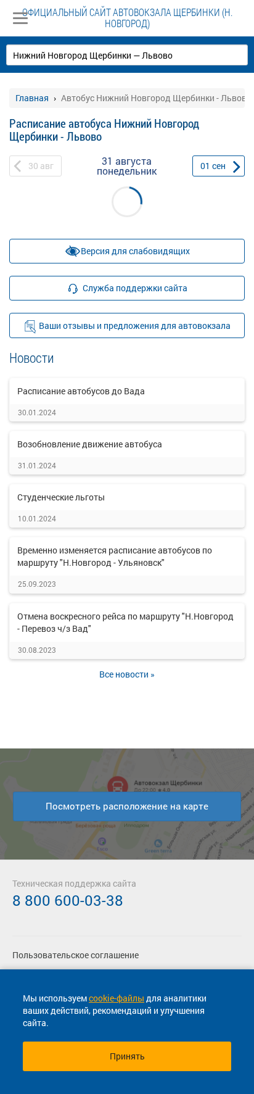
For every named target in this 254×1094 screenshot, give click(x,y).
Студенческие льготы (61, 497)
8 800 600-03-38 (67, 900)
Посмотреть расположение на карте (127, 806)
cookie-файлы (116, 998)
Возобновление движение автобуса (89, 444)
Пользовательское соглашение (75, 955)
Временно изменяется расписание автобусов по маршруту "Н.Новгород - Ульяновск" (114, 556)
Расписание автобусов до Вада (81, 391)
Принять (127, 1056)
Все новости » (127, 674)
